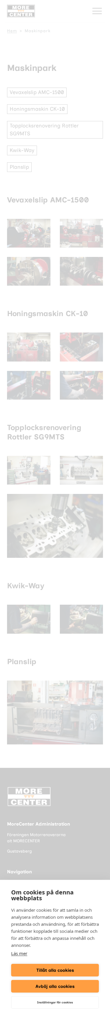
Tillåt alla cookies (55, 970)
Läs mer (19, 953)
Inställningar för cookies (55, 1002)
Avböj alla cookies (55, 986)
